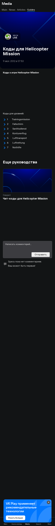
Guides (31, 9)
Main (4, 9)
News (12, 9)
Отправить (41, 254)
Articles (21, 9)
